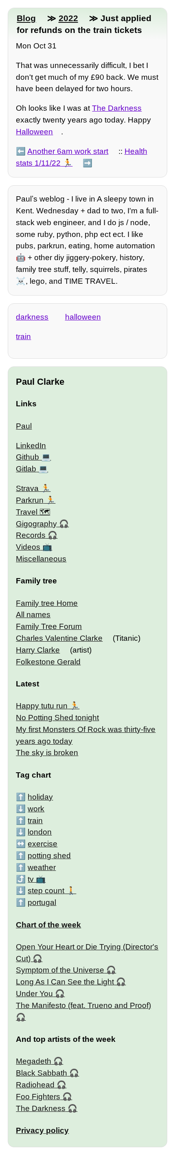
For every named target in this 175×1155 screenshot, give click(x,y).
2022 (68, 18)
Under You (34, 993)
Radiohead (35, 1084)
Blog (26, 18)
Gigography (36, 523)
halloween (83, 317)
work (36, 808)
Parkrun (30, 500)
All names (33, 614)
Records (31, 535)
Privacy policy (42, 1130)
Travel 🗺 (33, 512)
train (23, 336)
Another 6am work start (67, 151)
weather (42, 867)
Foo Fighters (38, 1096)
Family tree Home (47, 603)
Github (27, 457)
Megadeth (33, 1061)
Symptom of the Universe (60, 970)
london (40, 832)
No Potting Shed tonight (57, 717)
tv (31, 879)
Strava (27, 488)
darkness (32, 317)
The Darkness (117, 108)
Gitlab (26, 469)
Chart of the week (48, 924)
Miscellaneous (41, 558)
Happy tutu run (42, 705)
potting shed (49, 855)
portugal (42, 902)
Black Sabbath (41, 1073)
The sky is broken (47, 752)
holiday (40, 797)
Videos (28, 547)
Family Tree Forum (49, 626)
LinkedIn (31, 445)
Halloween (34, 131)
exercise (42, 843)
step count (46, 890)
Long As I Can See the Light (65, 981)
